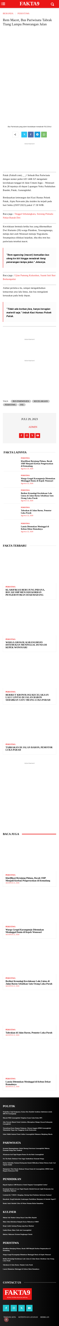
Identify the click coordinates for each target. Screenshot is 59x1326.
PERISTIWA (24, 13)
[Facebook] (31, 134)
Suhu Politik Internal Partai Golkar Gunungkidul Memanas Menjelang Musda (27, 1134)
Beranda (8, 13)
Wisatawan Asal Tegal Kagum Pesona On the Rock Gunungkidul (23, 1154)
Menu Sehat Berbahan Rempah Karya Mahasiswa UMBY (21, 1222)
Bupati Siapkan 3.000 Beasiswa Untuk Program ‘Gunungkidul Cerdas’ (25, 1185)
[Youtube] (37, 435)
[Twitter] (24, 134)
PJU (22, 405)
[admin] (24, 427)
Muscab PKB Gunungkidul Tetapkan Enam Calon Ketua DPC (22, 1118)
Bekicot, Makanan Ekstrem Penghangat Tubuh (17, 1234)
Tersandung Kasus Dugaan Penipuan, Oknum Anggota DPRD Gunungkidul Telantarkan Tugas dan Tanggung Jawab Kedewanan (27, 1129)
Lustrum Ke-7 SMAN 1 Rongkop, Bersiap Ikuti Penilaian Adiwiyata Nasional (27, 1195)
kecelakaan (41, 401)
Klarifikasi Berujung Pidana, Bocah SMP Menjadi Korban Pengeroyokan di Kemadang (37, 463)
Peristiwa (10, 405)
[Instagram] (26, 435)
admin (32, 427)
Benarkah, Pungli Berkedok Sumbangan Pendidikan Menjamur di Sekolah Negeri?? (29, 1199)
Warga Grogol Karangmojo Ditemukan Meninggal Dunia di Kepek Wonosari (38, 479)
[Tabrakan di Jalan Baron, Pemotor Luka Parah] (11, 511)
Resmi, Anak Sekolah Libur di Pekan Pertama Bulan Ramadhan (23, 1203)
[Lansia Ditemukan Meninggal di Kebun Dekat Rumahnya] (11, 527)
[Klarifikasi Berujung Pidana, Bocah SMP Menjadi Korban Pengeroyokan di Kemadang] (11, 463)
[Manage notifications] (6, 1319)
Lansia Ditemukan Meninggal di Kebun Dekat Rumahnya (35, 527)
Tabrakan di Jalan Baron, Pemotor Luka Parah (29, 748)
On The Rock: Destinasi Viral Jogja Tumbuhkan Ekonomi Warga (23, 1158)
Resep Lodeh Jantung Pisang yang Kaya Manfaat (18, 1226)
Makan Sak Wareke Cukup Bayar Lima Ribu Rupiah (20, 1217)
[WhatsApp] (44, 134)
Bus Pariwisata (21, 401)
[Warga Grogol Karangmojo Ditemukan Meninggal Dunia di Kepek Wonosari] (11, 479)
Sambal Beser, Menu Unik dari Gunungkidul (17, 1230)
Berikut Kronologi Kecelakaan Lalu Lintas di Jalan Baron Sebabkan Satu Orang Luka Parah (37, 495)
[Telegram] (37, 134)
